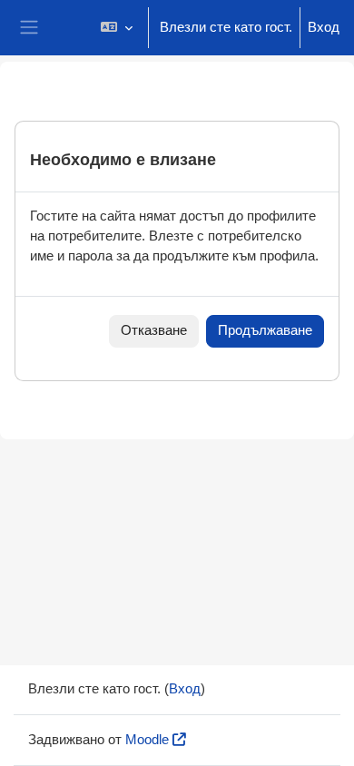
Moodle (147, 739)
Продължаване (265, 330)
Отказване (154, 330)
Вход (323, 27)
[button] (116, 27)
